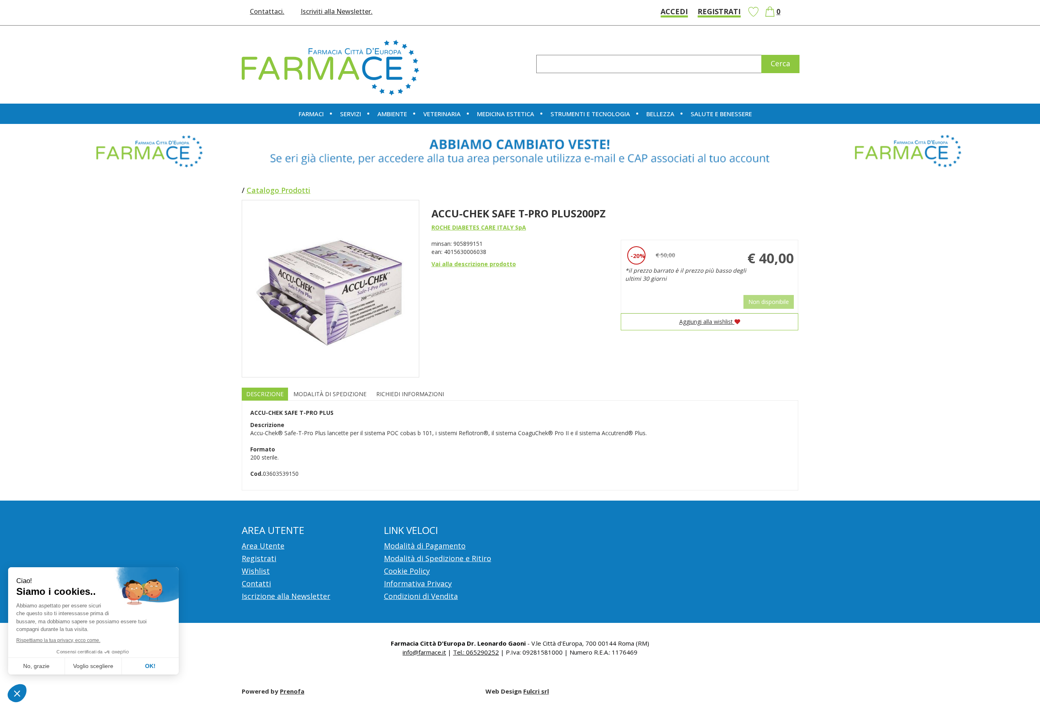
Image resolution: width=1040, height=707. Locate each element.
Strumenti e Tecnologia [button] (590, 114)
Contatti (256, 583)
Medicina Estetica (505, 114)
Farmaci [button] (311, 114)
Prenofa (292, 691)
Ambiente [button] (392, 114)
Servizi (350, 114)
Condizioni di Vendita (421, 596)
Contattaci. (267, 11)
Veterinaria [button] (442, 114)
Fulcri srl (536, 691)
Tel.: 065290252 (476, 652)
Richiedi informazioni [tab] (410, 394)
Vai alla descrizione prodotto (473, 264)
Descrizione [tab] (265, 394)
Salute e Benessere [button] (721, 114)
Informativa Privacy (418, 583)
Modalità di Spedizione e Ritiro (437, 558)
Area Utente (263, 546)
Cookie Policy (407, 571)
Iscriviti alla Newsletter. (337, 11)
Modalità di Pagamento (425, 546)
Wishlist (753, 12)
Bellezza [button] (660, 114)
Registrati (719, 11)
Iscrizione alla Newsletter (286, 596)
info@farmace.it (424, 652)
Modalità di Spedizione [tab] (329, 394)
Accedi (674, 11)
